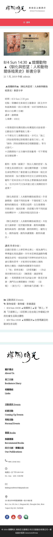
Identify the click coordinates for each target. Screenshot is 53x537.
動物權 (21, 303)
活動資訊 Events (15, 299)
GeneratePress (31, 533)
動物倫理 (11, 303)
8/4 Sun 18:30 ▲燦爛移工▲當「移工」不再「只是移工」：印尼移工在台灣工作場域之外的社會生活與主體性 (26, 311)
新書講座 (31, 303)
